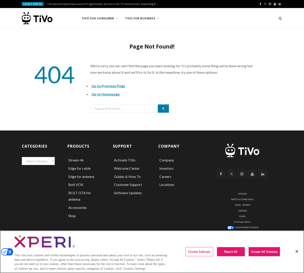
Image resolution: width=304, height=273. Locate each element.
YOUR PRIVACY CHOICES (247, 227)
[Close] (297, 251)
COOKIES (242, 211)
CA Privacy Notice (242, 222)
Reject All (230, 251)
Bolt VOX (75, 184)
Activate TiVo (124, 160)
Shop (72, 216)
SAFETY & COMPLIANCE (242, 199)
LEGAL (238, 205)
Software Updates (128, 193)
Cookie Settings (199, 251)
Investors (166, 168)
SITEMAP (242, 194)
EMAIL (242, 216)
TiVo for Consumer (98, 18)
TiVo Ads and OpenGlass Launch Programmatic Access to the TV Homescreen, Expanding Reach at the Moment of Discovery (104, 4)
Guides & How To (127, 176)
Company (166, 160)
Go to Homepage (105, 94)
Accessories (77, 207)
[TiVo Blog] (47, 18)
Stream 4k (76, 160)
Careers (165, 176)
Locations (166, 184)
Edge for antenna (81, 176)
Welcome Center (127, 168)
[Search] (278, 18)
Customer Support (128, 184)
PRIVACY (246, 205)
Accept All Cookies (264, 251)
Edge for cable (79, 168)
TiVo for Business (140, 18)
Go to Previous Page (108, 86)
